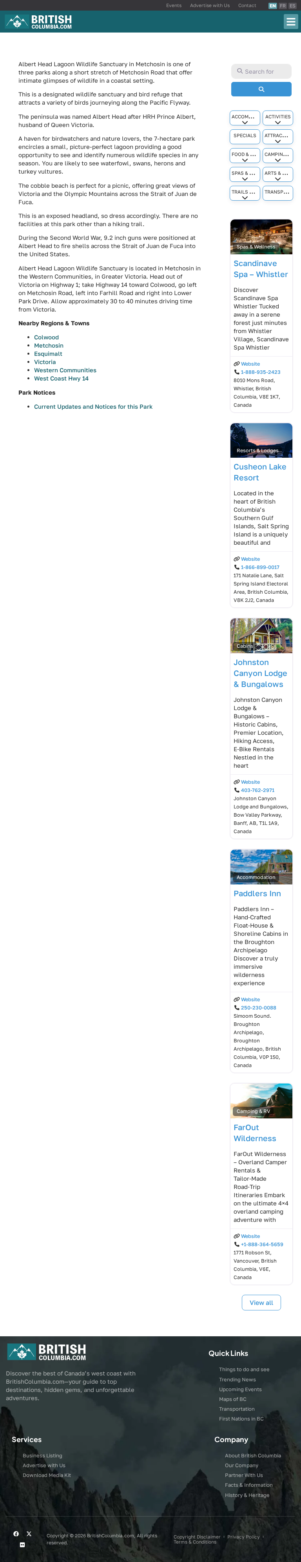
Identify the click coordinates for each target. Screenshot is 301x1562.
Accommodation (252, 117)
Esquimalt (48, 353)
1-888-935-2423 (261, 372)
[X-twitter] (29, 1533)
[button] (291, 21)
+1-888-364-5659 (262, 1244)
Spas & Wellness (253, 173)
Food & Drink (248, 154)
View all (261, 1302)
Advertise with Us (210, 5)
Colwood (46, 337)
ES (293, 6)
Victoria (45, 361)
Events (173, 5)
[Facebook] (16, 1533)
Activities (278, 117)
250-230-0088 (258, 1008)
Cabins (245, 646)
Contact (247, 5)
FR (283, 6)
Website (250, 364)
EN (273, 6)
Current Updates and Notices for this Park (93, 406)
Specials (245, 135)
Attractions (281, 135)
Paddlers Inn (257, 893)
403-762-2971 (257, 790)
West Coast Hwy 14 (61, 378)
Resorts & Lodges (258, 450)
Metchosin (48, 345)
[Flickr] (22, 1544)
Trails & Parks (250, 192)
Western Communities (65, 369)
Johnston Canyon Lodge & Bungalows (260, 673)
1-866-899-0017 (260, 567)
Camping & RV (281, 154)
